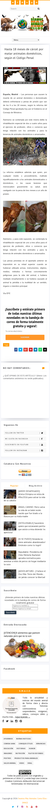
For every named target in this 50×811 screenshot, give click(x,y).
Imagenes (8, 753)
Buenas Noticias (23, 739)
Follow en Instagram (16, 450)
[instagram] (22, 2)
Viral (30, 763)
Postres (7, 758)
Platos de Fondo (35, 753)
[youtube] (31, 2)
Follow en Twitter (14, 433)
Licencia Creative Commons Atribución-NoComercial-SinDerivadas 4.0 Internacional (26, 781)
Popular (14, 485)
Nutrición (20, 753)
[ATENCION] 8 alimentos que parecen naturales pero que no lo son (22, 634)
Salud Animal (10, 763)
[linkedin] (12, 721)
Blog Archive (35, 485)
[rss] (27, 2)
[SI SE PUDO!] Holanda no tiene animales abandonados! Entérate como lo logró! (31, 542)
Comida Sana (9, 743)
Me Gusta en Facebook (16, 439)
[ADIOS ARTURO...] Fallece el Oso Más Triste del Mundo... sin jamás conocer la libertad (32, 574)
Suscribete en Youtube (17, 445)
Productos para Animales (26, 758)
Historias (21, 748)
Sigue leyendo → (22, 717)
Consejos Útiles (26, 743)
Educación (8, 748)
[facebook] (17, 2)
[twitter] (13, 2)
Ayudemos (8, 739)
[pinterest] (36, 2)
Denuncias (40, 743)
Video (21, 763)
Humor (32, 748)
